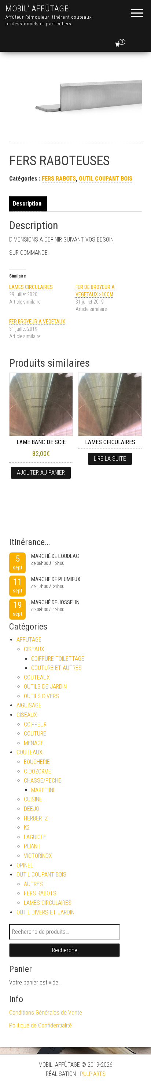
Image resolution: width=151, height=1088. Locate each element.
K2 (27, 827)
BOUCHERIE (37, 761)
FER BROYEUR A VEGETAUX (37, 321)
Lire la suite (110, 458)
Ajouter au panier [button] (41, 472)
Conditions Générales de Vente (45, 1012)
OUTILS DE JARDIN (45, 686)
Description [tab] (27, 203)
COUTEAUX (37, 677)
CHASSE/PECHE (42, 780)
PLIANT (32, 846)
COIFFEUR (35, 724)
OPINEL (24, 865)
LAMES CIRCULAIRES (31, 287)
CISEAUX (34, 649)
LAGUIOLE (35, 837)
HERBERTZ (36, 818)
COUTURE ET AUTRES (56, 667)
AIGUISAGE (28, 705)
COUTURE (35, 733)
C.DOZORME (37, 771)
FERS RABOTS (59, 178)
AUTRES (33, 884)
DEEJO (31, 808)
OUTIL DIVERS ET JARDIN (45, 912)
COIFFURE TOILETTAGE (57, 658)
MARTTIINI (42, 790)
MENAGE (34, 743)
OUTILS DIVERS (41, 696)
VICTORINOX (38, 855)
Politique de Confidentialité (40, 1025)
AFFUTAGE (28, 639)
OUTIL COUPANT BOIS (105, 178)
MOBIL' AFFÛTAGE (37, 8)
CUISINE (33, 799)
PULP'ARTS (93, 1073)
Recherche (64, 950)
